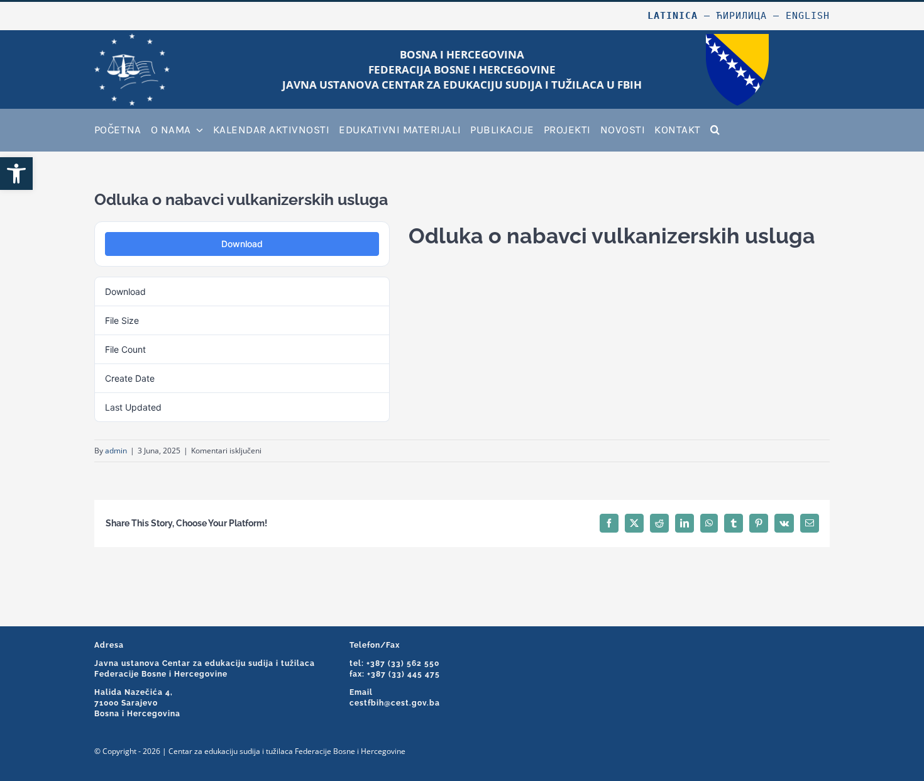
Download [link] (242, 243)
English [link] (808, 15)
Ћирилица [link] (742, 15)
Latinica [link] (672, 15)
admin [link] (116, 450)
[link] (16, 173)
